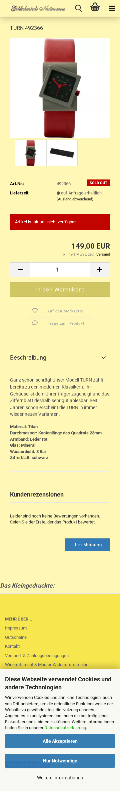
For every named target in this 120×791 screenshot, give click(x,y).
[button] (20, 269)
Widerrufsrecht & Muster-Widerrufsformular (46, 664)
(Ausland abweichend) (75, 199)
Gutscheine (16, 637)
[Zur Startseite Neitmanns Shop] (33, 8)
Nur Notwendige (60, 760)
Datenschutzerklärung (65, 727)
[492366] (60, 87)
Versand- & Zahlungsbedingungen (37, 655)
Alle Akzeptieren (60, 741)
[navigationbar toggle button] (111, 8)
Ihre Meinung (87, 544)
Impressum (16, 627)
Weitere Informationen (60, 777)
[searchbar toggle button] (78, 8)
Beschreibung (28, 357)
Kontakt (12, 646)
